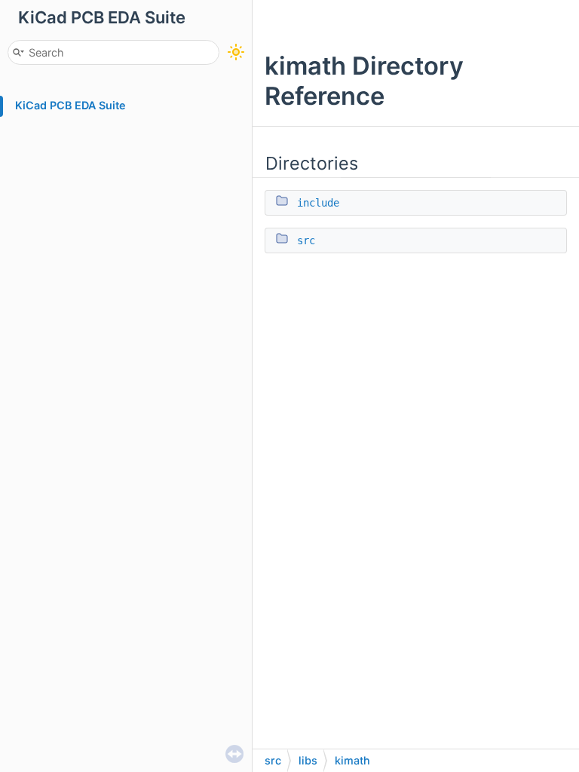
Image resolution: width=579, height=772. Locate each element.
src (306, 240)
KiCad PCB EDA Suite (70, 105)
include (318, 203)
